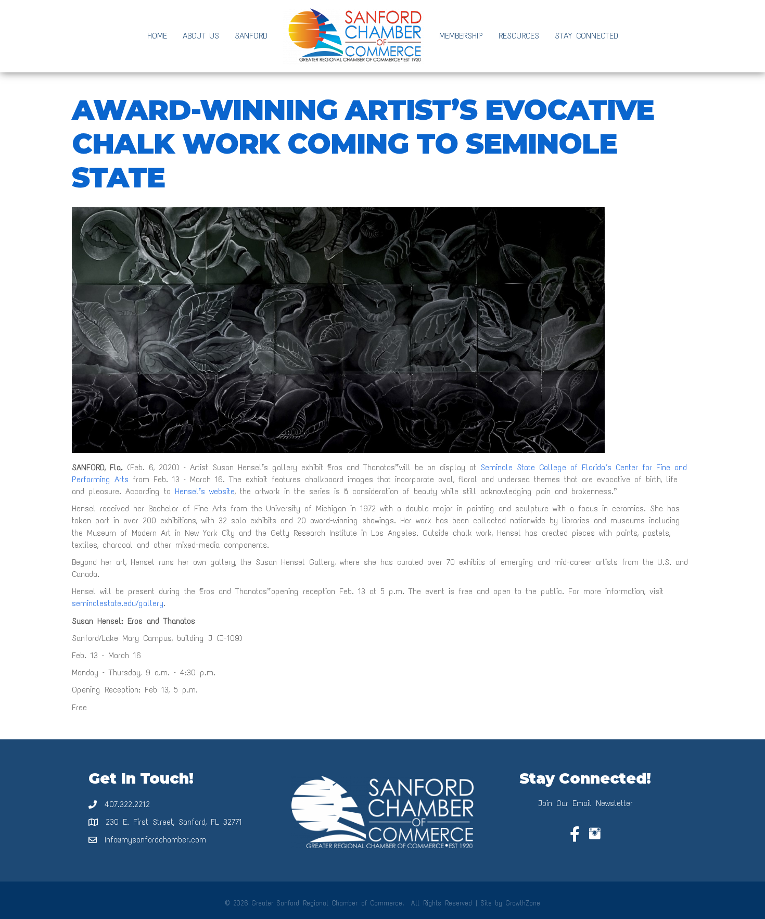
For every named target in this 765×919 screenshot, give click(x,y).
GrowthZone (523, 903)
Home (157, 36)
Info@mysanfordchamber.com (155, 840)
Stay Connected (586, 36)
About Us (201, 36)
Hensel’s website (205, 491)
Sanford (251, 36)
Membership (461, 36)
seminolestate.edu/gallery (117, 603)
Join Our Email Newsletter (585, 803)
